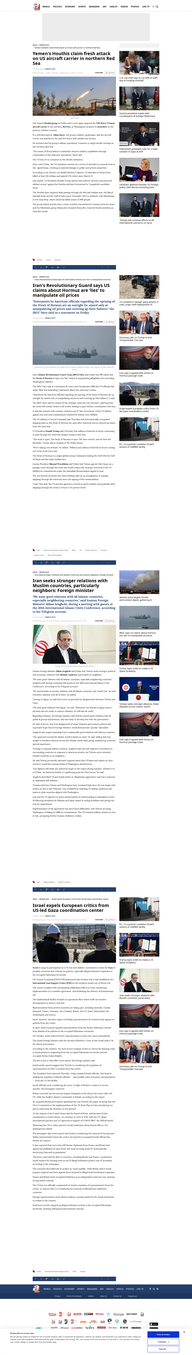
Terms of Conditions (74, 1296)
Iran (38, 550)
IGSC (74, 1271)
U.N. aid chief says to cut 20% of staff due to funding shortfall (138, 79)
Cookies (91, 1296)
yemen (48, 260)
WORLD (46, 6)
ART (105, 6)
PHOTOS (135, 6)
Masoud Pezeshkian (55, 555)
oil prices (58, 309)
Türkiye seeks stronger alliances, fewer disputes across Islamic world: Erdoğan (139, 705)
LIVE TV (145, 6)
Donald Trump (39, 555)
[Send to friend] (58, 267)
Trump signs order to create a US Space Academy (136, 669)
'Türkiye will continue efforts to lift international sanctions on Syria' (136, 221)
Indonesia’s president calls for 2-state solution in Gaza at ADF (138, 150)
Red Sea (58, 260)
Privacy (57, 1296)
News (35, 45)
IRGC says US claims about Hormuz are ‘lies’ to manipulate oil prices (137, 634)
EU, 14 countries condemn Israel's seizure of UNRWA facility (136, 445)
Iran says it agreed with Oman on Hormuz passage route (136, 374)
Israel (39, 1271)
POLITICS (57, 6)
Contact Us (117, 1296)
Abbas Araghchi (56, 604)
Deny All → (163, 1349)
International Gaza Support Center (57, 1271)
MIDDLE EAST (50, 69)
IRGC (36, 312)
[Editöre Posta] (64, 267)
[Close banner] (184, 1332)
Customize (162, 1342)
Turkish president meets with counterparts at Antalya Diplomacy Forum (137, 115)
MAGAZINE (94, 6)
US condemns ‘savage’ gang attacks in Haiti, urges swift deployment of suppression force (138, 303)
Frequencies (132, 1296)
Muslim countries (64, 882)
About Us (103, 1296)
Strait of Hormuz (50, 305)
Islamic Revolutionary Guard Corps (56, 550)
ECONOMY (70, 6)
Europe (82, 1271)
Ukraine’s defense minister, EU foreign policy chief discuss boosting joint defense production (138, 186)
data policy (60, 1339)
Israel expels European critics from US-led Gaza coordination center (139, 410)
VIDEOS (124, 6)
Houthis (39, 260)
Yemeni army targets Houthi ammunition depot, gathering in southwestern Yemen (135, 599)
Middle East (44, 45)
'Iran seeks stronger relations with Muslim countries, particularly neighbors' (137, 997)
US (81, 550)
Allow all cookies (163, 1334)
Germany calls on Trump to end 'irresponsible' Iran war (135, 339)
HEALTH (113, 6)
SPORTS (82, 6)
